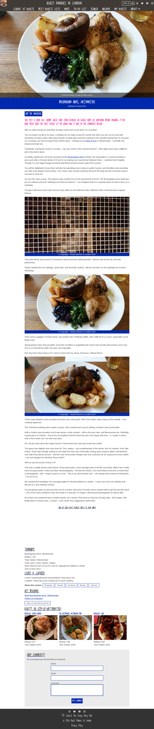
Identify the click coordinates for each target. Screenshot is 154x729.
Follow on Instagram (34, 598)
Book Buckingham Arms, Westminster (42, 595)
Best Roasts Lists (49, 9)
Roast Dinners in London (64, 3)
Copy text (93, 585)
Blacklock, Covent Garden (33, 613)
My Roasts (121, 9)
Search (94, 9)
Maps (67, 9)
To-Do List (80, 9)
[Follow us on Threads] (137, 3)
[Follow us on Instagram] (152, 3)
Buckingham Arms (76, 157)
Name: (53, 664)
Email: (53, 673)
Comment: (55, 683)
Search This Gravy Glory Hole (78, 715)
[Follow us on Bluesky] (142, 3)
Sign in (126, 3)
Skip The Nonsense (33, 114)
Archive (106, 9)
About (135, 9)
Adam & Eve (91, 141)
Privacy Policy (77, 725)
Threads (60, 585)
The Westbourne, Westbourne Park (70, 613)
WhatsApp (48, 585)
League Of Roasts (24, 9)
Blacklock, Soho (99, 613)
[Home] (4, 3)
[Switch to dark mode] (133, 3)
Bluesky (83, 585)
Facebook (71, 585)
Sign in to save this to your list (38, 603)
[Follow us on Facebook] (147, 3)
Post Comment (77, 701)
